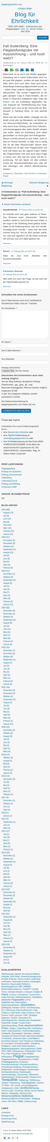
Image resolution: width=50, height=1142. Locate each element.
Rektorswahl (25, 1072)
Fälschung (10, 1010)
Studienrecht (35, 1077)
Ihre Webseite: (8, 359)
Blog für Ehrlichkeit (25, 17)
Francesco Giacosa (13, 271)
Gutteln (12, 1028)
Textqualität (9, 1079)
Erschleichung (33, 1008)
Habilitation (37, 1028)
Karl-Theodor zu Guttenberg (36, 173)
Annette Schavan (8, 979)
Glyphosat (5, 1023)
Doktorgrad (6, 1008)
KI (2, 1043)
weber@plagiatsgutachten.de (16, 438)
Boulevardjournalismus (11, 989)
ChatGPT (27, 989)
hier (45, 89)
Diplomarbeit (20, 1002)
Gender (14, 1018)
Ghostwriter (35, 1020)
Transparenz (28, 1082)
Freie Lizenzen (15, 1015)
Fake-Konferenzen (24, 1010)
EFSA (23, 1008)
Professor (24, 1062)
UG (11, 1085)
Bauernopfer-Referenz (20, 984)
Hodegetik (5, 1033)
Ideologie (28, 1033)
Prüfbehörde (6, 1070)
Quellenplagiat (19, 1070)
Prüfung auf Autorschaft (11, 475)
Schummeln (22, 1075)
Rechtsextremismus (9, 1072)
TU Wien (5, 1085)
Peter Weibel (27, 1054)
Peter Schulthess (13, 1054)
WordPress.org (7, 1122)
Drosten (15, 1008)
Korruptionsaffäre (22, 1043)
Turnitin (40, 1083)
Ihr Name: (6, 342)
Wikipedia (13, 1093)
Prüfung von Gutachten (11, 472)
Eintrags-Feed (7, 1116)
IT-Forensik (6, 1038)
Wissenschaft (25, 1093)
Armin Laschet (24, 979)
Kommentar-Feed (9, 1119)
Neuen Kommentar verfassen (16, 204)
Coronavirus (34, 995)
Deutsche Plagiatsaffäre (13, 999)
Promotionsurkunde (9, 1064)
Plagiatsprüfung (8, 469)
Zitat (20, 1101)
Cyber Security (7, 997)
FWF (25, 1015)
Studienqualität (21, 1077)
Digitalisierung (7, 1002)
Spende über (18, 432)
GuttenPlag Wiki (24, 1028)
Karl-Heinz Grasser (9, 1041)
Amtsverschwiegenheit (31, 976)
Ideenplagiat (17, 1033)
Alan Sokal (15, 976)
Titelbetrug (23, 1080)
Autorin (6, 102)
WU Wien (12, 1101)
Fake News (15, 1013)
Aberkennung (7, 974)
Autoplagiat (35, 982)
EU (2, 1010)
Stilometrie (33, 1075)
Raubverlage (33, 1070)
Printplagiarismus (9, 1062)
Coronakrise (22, 995)
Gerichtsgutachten (9, 1020)
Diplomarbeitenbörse (10, 1005)
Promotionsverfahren (29, 1064)
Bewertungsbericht (9, 987)
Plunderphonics (24, 1059)
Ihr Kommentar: (9, 308)
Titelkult (4, 1083)
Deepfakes (37, 997)
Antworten (7, 243)
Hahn (3, 1031)
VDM (16, 1088)
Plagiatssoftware (9, 1059)
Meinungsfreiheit (28, 1049)
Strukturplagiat (7, 1077)
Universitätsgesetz (29, 1085)
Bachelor (5, 984)
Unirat (17, 1085)
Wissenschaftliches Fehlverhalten (15, 1099)
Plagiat (5, 176)
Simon (6, 251)
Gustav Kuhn (24, 1023)
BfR (20, 987)
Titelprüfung (6, 478)
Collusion (28, 992)
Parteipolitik (30, 1051)
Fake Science (28, 1012)
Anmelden (5, 1113)
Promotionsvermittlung (11, 1067)
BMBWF (27, 987)
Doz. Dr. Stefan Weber (32, 29)
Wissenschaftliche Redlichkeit (17, 1096)
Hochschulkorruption (31, 1031)
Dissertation (18, 173)
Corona (12, 995)
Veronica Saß (7, 1091)
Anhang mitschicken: (10, 367)
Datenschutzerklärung (24, 1134)
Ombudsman (18, 1051)
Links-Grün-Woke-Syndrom (23, 1046)
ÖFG (3, 1051)
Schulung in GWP (9, 487)
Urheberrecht (7, 1088)
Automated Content (20, 982)
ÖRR (9, 1051)
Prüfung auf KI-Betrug (10, 484)
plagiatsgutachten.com (11, 4)
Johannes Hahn (19, 1038)
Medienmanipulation (10, 1048)
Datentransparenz (23, 997)
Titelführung (34, 1080)
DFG (28, 1000)
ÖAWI (38, 1049)
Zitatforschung (30, 1101)
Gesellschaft (23, 1020)
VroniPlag (19, 1091)
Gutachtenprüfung (9, 1026)
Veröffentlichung (29, 1088)
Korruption (9, 1043)
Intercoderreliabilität (34, 1036)
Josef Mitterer (33, 1038)
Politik (35, 1059)
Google (15, 1023)
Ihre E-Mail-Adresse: (11, 350)
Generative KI (25, 1018)
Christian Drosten (15, 992)
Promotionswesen (30, 1067)
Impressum (7, 1134)
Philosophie (6, 1057)
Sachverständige (8, 1075)
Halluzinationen (14, 1031)
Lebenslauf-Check (9, 481)
